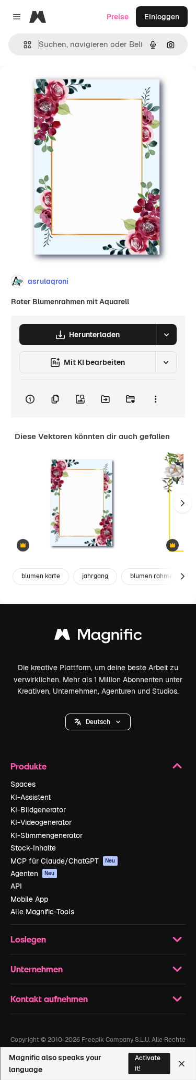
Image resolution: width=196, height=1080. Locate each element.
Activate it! (147, 1063)
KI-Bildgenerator (38, 809)
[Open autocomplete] (23, 45)
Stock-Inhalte (33, 848)
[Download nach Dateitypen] (166, 334)
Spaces (23, 784)
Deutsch (98, 722)
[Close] (181, 1064)
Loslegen (28, 939)
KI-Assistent (30, 797)
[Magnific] (98, 637)
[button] (98, 722)
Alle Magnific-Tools (42, 911)
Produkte (28, 766)
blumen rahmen (153, 576)
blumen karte (40, 576)
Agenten (32, 873)
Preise (118, 16)
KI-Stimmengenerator (46, 835)
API (16, 886)
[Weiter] (182, 503)
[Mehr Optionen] (155, 398)
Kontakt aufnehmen (49, 998)
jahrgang (95, 576)
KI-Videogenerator (41, 822)
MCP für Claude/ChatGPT (63, 861)
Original (67, 90)
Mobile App (29, 899)
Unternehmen (36, 968)
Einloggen (161, 16)
